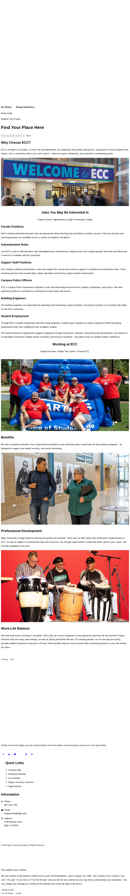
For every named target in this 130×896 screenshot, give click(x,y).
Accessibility (14, 778)
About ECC (7, 90)
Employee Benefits (17, 774)
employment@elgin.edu (15, 813)
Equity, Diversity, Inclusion (21, 782)
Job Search (7, 78)
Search (28, 136)
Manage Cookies (8, 890)
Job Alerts (7, 84)
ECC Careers (8, 72)
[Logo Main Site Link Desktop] (65, 67)
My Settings (8, 96)
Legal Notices (14, 786)
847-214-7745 (10, 805)
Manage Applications (11, 102)
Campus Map (14, 770)
